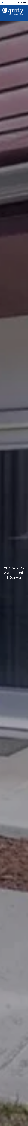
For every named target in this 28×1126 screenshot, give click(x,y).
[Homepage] (12, 11)
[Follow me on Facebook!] (2, 2)
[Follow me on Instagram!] (5, 2)
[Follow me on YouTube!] (8, 2)
